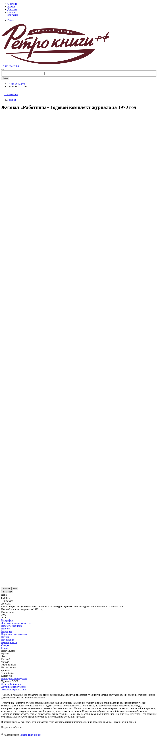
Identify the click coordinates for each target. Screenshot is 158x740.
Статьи (11, 12)
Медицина (6, 631)
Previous (6, 588)
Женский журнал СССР (13, 689)
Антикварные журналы (13, 686)
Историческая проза (11, 626)
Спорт (4, 648)
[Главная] (55, 63)
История (5, 628)
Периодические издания (14, 634)
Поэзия (5, 637)
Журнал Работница (11, 684)
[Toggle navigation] (2, 69)
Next (15, 588)
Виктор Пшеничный (30, 735)
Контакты (12, 15)
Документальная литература (16, 623)
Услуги (11, 6)
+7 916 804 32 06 (10, 66)
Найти (5, 78)
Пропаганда (7, 639)
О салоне (12, 3)
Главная (11, 99)
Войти (10, 20)
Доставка (12, 9)
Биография (7, 620)
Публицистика (9, 642)
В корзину (7, 592)
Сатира (5, 645)
